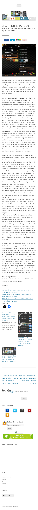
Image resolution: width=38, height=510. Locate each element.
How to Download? (7, 477)
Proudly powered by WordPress (10, 506)
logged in (13, 392)
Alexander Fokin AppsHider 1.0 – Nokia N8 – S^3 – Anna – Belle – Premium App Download (25, 341)
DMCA (4, 479)
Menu (19, 5)
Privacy (4, 483)
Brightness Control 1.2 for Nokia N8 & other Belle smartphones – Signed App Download (9, 358)
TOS (3, 481)
